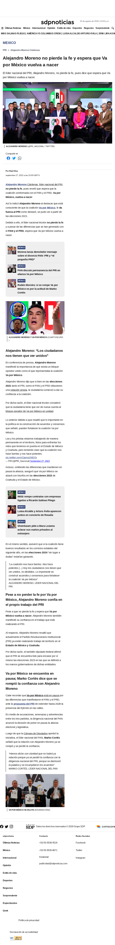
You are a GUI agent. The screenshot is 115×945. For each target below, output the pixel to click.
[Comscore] (106, 826)
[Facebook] (8, 158)
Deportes (77, 28)
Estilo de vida (64, 28)
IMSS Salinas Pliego (13, 33)
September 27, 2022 (40, 461)
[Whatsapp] (19, 158)
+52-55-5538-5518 (48, 842)
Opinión (51, 28)
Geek (5, 910)
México (26, 28)
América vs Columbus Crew (44, 33)
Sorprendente (103, 28)
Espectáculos (10, 903)
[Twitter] (14, 158)
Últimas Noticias (13, 28)
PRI (4, 50)
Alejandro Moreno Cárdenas (25, 50)
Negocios (89, 28)
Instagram (80, 858)
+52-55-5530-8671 (48, 850)
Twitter (79, 850)
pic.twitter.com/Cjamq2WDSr (21, 457)
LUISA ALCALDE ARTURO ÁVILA (80, 33)
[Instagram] (11, 826)
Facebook (80, 842)
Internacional (38, 28)
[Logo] (57, 22)
